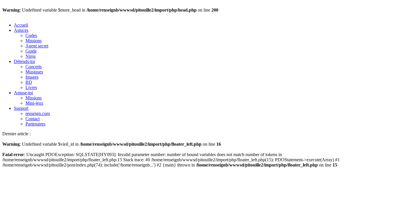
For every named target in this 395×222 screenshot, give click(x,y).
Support (21, 108)
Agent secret (36, 45)
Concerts (33, 66)
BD (28, 82)
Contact (32, 118)
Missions (33, 40)
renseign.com (37, 113)
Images (31, 77)
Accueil (21, 25)
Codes (31, 35)
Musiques (34, 71)
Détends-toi (24, 61)
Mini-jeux (34, 103)
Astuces (21, 30)
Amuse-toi (23, 92)
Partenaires (35, 123)
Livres (31, 87)
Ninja (30, 56)
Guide (31, 51)
